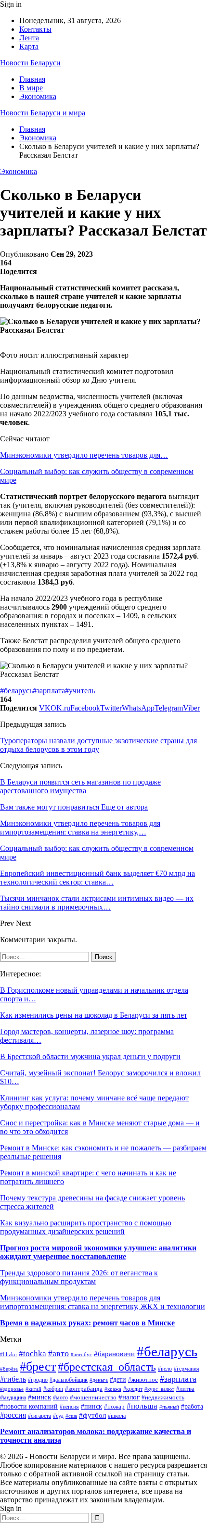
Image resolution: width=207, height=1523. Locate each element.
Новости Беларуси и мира (42, 113)
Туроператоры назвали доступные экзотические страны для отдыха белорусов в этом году (98, 745)
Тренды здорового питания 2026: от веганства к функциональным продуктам (79, 1277)
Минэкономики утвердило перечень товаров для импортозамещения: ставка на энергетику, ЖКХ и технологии (102, 1302)
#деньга (99, 1380)
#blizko (8, 1354)
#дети (118, 1379)
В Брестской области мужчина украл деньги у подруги (90, 1056)
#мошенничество (93, 1397)
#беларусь (16, 691)
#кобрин (53, 1389)
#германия (186, 1368)
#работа (192, 1406)
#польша (142, 1406)
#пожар (114, 1406)
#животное (143, 1379)
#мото (60, 1397)
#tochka (32, 1353)
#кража (112, 1389)
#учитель (80, 691)
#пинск (91, 1406)
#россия (13, 1415)
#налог (129, 1397)
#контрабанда (84, 1388)
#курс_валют (159, 1389)
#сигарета (39, 1415)
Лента (29, 38)
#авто (58, 1353)
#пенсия (69, 1407)
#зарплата (49, 691)
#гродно (38, 1380)
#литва (185, 1388)
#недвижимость (163, 1397)
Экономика (37, 96)
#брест (38, 1366)
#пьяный (169, 1407)
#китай (33, 1389)
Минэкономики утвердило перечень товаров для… (84, 455)
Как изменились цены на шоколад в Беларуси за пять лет (93, 1015)
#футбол (92, 1415)
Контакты (35, 29)
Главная (32, 79)
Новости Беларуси (30, 63)
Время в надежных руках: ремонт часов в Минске (87, 1323)
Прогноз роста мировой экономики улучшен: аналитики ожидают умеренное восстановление (98, 1252)
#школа (117, 1415)
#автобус (81, 1354)
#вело (165, 1369)
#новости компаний (29, 1406)
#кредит (132, 1389)
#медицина (13, 1398)
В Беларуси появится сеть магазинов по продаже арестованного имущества (80, 786)
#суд (58, 1415)
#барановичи (114, 1354)
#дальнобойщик (69, 1379)
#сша (71, 1416)
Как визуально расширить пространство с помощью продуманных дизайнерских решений (85, 1227)
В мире (31, 88)
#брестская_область (107, 1367)
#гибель (13, 1379)
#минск (39, 1397)
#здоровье (12, 1389)
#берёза (9, 1369)
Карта (29, 46)
